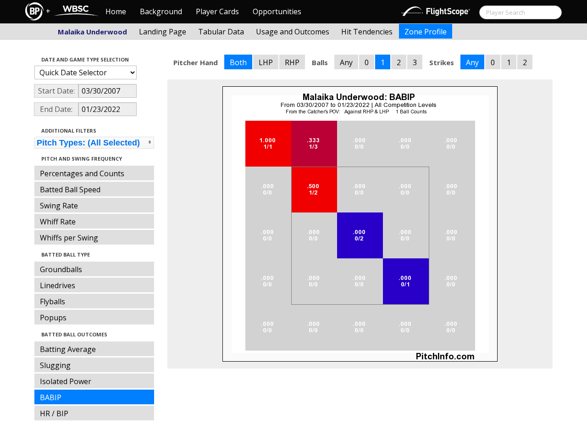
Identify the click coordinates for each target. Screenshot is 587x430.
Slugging (55, 365)
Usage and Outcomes (292, 32)
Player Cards (217, 11)
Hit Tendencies (367, 32)
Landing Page (162, 32)
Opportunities (277, 11)
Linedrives (57, 285)
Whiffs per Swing (69, 238)
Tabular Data (221, 32)
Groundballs (61, 269)
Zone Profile (425, 32)
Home (115, 11)
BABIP (50, 397)
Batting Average (68, 349)
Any (346, 62)
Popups (53, 318)
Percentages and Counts (82, 173)
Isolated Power (65, 381)
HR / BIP (54, 413)
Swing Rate (59, 206)
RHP (292, 62)
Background (161, 11)
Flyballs (52, 301)
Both (238, 62)
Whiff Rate (58, 222)
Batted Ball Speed (70, 189)
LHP (266, 62)
